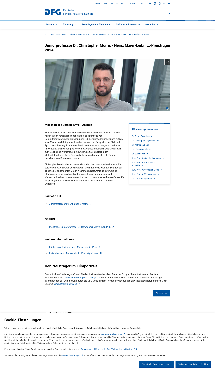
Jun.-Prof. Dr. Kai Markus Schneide (143, 164)
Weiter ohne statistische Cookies (193, 364)
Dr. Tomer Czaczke (140, 136)
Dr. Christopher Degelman (144, 140)
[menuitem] (51, 24)
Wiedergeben (161, 293)
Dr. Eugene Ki (138, 154)
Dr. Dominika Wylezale (142, 178)
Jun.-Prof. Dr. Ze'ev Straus (144, 174)
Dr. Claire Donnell (140, 149)
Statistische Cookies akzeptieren (156, 364)
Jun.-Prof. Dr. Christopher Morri (146, 158)
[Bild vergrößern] (107, 85)
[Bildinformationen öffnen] (167, 108)
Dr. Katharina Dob (140, 145)
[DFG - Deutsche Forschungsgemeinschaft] (69, 12)
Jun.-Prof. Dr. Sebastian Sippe (145, 170)
